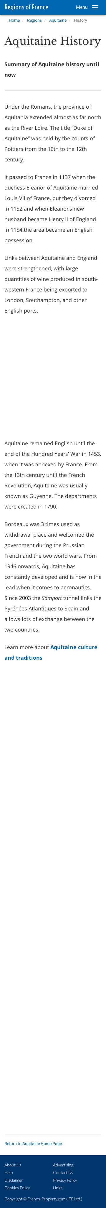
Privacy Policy (65, 1180)
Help (8, 1172)
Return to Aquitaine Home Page (33, 1143)
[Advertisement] (53, 376)
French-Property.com (46, 1198)
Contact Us (63, 1172)
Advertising (63, 1164)
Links (57, 1187)
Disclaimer (13, 1180)
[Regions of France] (25, 7)
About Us (12, 1164)
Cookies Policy (17, 1187)
